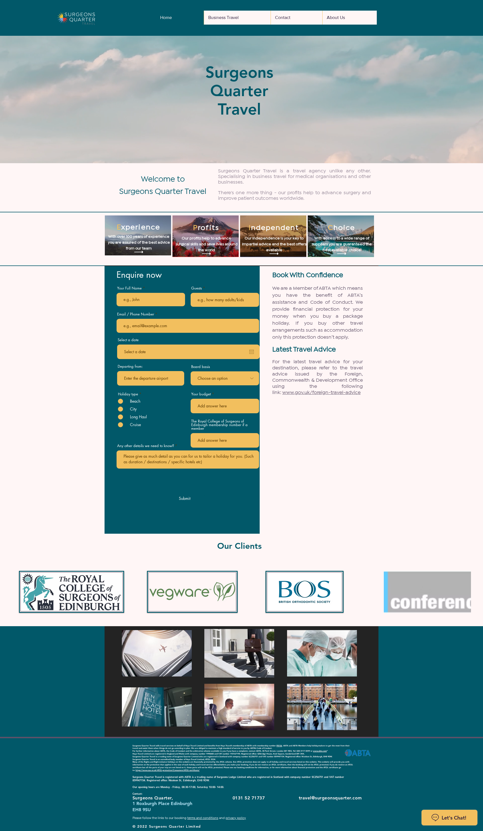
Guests (196, 288)
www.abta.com (320, 751)
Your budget (201, 394)
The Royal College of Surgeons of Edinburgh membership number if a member (219, 424)
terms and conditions (202, 818)
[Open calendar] (251, 352)
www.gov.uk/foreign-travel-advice (321, 393)
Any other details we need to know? (145, 446)
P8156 (279, 745)
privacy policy (236, 818)
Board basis (200, 367)
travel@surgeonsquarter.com (330, 798)
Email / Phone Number (135, 314)
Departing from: (130, 366)
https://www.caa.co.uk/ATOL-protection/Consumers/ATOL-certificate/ (168, 770)
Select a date (128, 340)
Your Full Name (129, 288)
